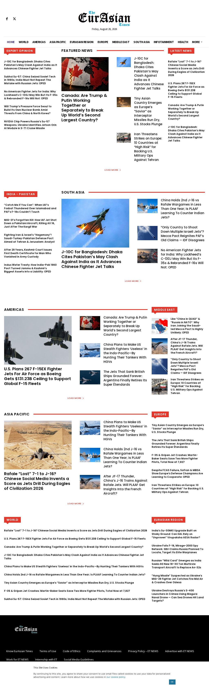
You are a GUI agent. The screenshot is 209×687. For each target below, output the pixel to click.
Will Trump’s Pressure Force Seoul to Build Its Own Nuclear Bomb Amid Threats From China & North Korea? (27, 110)
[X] (14, 19)
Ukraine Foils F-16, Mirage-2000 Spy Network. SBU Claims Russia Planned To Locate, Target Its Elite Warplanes (177, 549)
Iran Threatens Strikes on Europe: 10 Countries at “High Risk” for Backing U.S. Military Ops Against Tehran (148, 147)
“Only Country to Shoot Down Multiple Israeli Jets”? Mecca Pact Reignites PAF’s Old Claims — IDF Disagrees (183, 233)
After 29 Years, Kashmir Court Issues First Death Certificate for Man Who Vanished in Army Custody (28, 253)
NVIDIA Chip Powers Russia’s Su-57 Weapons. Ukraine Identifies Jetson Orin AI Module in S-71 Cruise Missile (30, 125)
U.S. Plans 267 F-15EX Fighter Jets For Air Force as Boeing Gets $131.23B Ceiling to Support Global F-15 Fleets (186, 90)
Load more (111, 169)
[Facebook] (7, 19)
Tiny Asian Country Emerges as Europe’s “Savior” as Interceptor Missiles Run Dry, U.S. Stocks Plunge (148, 111)
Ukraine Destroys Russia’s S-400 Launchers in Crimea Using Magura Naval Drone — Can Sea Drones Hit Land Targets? (178, 595)
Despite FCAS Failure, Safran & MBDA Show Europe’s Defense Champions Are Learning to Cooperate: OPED (177, 473)
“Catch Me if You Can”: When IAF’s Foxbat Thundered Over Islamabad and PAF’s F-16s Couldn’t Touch (30, 208)
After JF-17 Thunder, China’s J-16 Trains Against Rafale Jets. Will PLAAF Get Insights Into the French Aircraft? (187, 345)
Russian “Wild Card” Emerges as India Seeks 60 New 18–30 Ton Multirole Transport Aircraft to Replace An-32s (176, 564)
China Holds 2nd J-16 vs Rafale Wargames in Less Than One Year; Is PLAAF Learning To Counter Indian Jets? (182, 208)
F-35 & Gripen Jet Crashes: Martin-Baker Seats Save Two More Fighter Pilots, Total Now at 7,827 (175, 458)
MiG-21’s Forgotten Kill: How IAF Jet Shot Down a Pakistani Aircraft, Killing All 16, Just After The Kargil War (30, 223)
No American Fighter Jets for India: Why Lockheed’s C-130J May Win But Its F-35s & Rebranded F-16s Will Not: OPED (30, 95)
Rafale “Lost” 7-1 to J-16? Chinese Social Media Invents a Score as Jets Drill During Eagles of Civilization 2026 (186, 68)
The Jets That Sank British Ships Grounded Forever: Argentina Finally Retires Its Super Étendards (125, 378)
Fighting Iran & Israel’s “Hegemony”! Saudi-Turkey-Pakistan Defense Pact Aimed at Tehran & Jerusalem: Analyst (29, 238)
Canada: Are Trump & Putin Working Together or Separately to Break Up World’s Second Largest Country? (84, 108)
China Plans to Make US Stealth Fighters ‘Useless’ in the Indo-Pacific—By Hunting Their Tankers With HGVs (125, 353)
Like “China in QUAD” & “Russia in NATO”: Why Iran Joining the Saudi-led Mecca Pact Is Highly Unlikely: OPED (187, 325)
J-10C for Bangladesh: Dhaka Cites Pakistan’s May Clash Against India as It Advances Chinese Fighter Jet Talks (30, 65)
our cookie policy (116, 677)
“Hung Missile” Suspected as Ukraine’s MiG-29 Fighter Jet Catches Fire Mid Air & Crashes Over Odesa (177, 579)
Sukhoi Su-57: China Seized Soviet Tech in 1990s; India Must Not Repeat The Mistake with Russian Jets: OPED (30, 80)
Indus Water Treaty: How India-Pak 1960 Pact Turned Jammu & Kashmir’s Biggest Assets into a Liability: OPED (30, 268)
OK (172, 682)
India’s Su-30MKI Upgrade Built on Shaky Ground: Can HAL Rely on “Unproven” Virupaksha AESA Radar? (176, 534)
